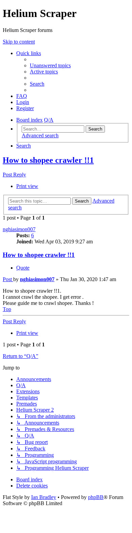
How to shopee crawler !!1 (48, 160)
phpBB (96, 497)
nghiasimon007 (19, 229)
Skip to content (19, 42)
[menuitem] (50, 65)
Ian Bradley (43, 497)
